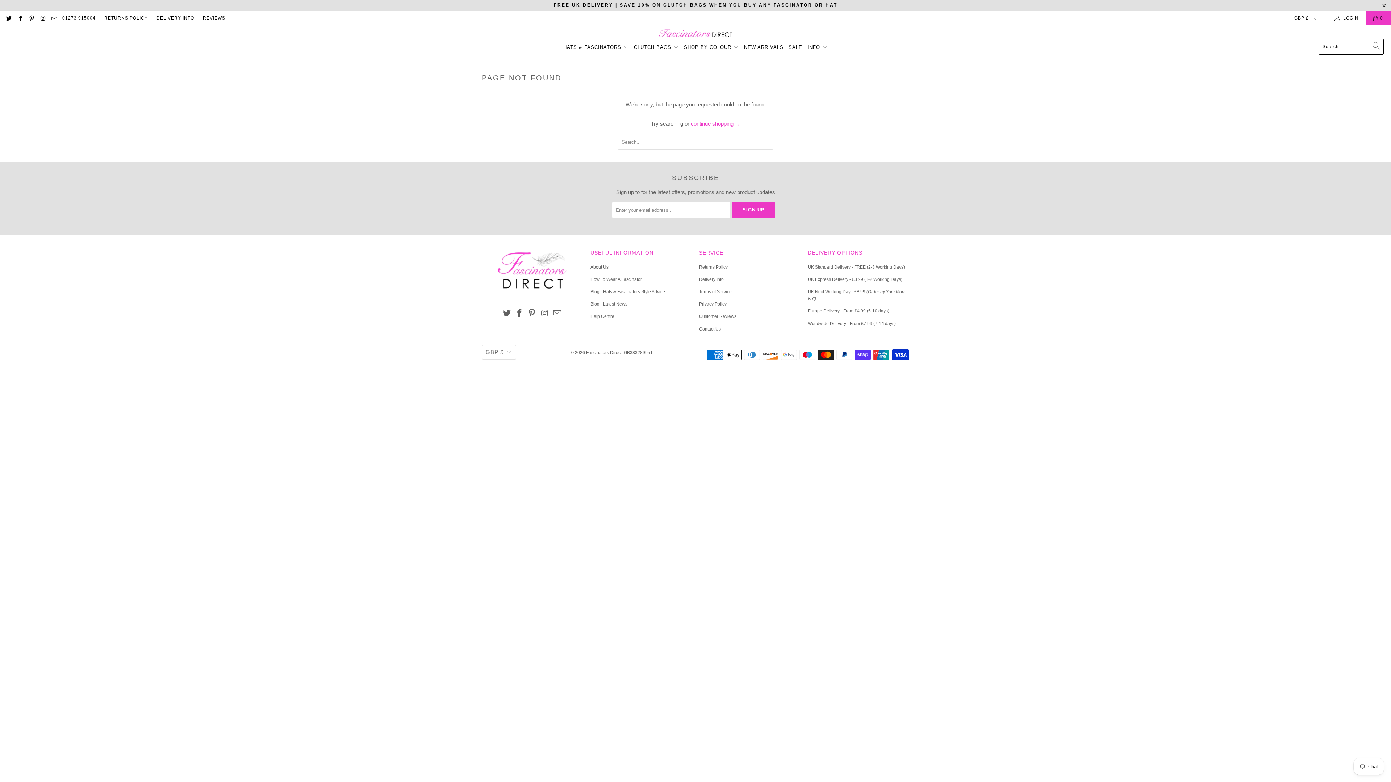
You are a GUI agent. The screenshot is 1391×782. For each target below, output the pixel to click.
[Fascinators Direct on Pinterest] (31, 18)
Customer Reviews (717, 316)
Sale (795, 47)
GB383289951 (638, 352)
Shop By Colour (708, 47)
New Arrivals (764, 47)
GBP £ (1301, 18)
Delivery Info (175, 18)
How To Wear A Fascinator (616, 279)
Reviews (214, 18)
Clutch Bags (653, 47)
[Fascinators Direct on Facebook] (20, 18)
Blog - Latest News (608, 304)
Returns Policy (126, 18)
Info (814, 47)
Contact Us (710, 329)
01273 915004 (79, 18)
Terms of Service (715, 291)
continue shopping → (715, 124)
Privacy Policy (713, 304)
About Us (599, 267)
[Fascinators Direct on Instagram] (42, 18)
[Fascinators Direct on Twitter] (8, 18)
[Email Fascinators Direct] (54, 18)
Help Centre (602, 316)
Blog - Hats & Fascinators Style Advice (627, 291)
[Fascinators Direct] (696, 34)
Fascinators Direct (604, 352)
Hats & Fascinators (592, 47)
